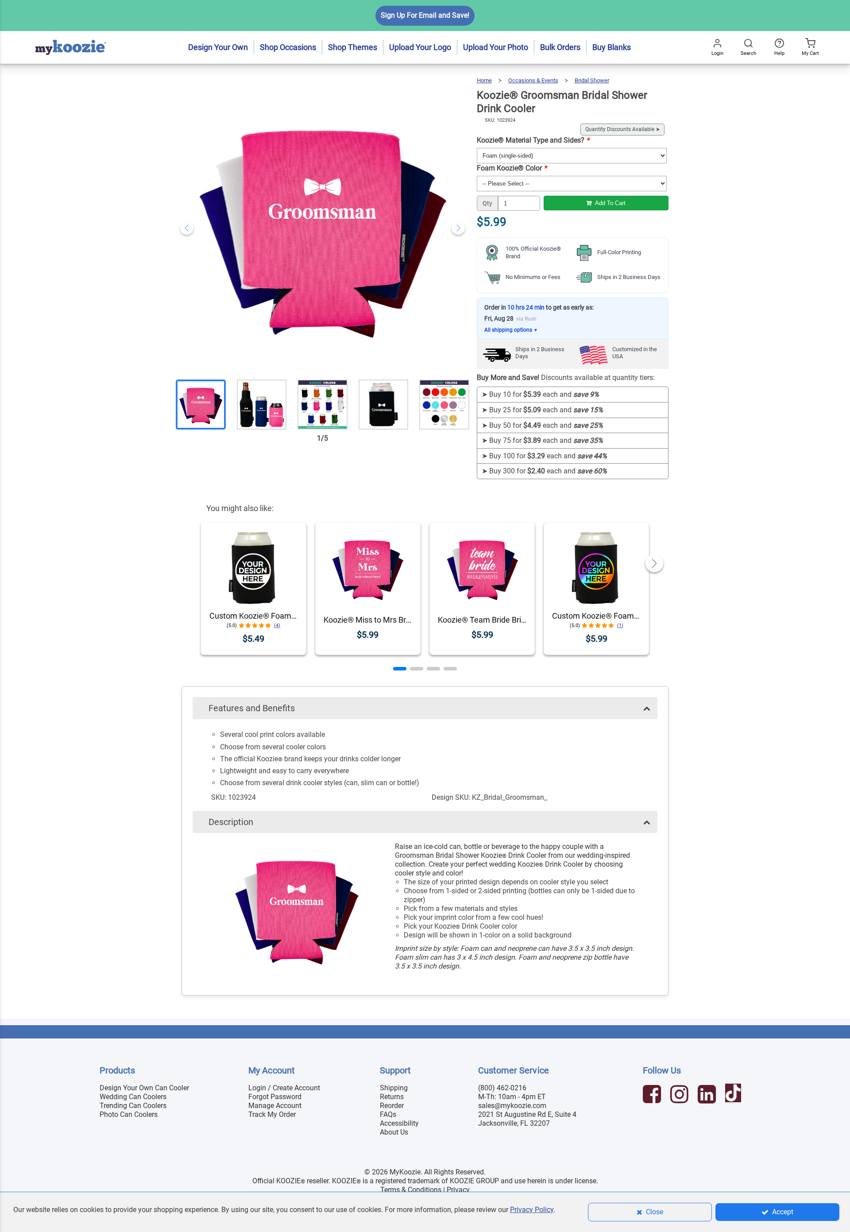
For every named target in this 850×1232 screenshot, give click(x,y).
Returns (392, 1097)
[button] (399, 668)
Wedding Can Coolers (133, 1097)
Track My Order (272, 1114)
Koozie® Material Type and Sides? (533, 140)
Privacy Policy (531, 1209)
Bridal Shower (592, 80)
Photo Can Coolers (129, 1114)
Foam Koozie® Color (512, 168)
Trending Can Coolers (133, 1105)
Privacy (458, 1190)
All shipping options (511, 330)
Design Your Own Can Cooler (144, 1088)
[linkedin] (708, 1095)
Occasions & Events (533, 80)
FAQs (388, 1114)
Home (484, 80)
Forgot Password (274, 1097)
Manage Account (274, 1105)
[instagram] (680, 1095)
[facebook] (653, 1095)
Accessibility (399, 1123)
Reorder (392, 1105)
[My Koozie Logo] (71, 35)
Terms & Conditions (410, 1190)
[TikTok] (734, 1095)
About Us (394, 1132)
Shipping (394, 1088)
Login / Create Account (284, 1088)
